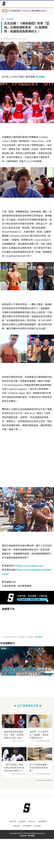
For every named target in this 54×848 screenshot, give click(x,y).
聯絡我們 (22, 821)
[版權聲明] (38, 637)
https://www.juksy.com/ (30, 565)
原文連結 (40, 76)
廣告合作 (32, 821)
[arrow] (4, 4)
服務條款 (16, 826)
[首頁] (27, 808)
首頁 (2, 19)
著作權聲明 (27, 826)
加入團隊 (37, 826)
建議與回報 (42, 821)
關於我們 (13, 821)
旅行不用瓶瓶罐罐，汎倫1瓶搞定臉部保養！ (39, 767)
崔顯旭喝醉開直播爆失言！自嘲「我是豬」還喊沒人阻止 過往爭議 (14, 734)
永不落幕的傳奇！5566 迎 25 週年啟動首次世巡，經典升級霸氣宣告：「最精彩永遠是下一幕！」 (30, 10)
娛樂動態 (10, 19)
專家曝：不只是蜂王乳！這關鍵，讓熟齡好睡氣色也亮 (39, 734)
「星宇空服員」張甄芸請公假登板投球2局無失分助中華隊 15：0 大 (14, 767)
